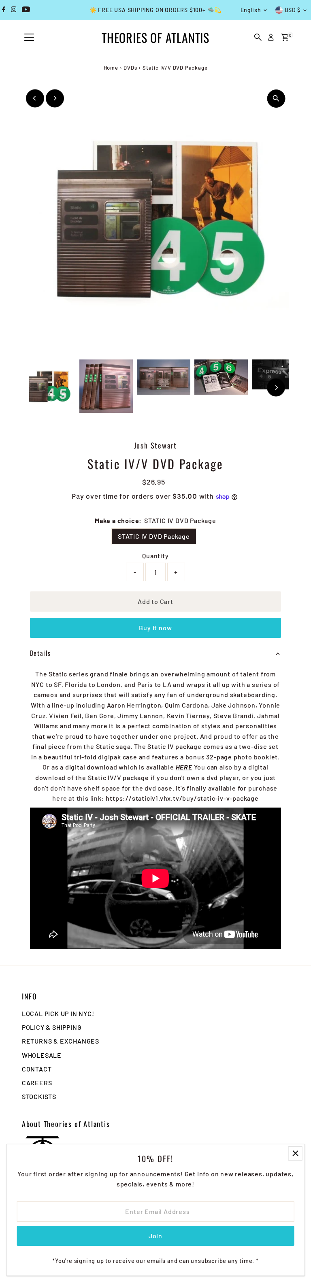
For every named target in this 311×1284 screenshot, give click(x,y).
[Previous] (35, 98)
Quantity (155, 555)
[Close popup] (295, 1153)
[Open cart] (285, 37)
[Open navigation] (29, 38)
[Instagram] (14, 10)
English (251, 9)
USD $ (293, 9)
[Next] (55, 98)
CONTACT (37, 1069)
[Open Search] (258, 37)
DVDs (130, 67)
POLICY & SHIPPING (52, 1027)
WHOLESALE (42, 1055)
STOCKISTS (39, 1096)
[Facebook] (3, 10)
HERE (184, 767)
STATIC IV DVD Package (154, 536)
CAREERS (37, 1082)
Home (111, 67)
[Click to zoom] (276, 98)
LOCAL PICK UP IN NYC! (58, 1013)
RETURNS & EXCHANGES (60, 1041)
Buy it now (155, 627)
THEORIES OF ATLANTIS (155, 37)
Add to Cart (155, 601)
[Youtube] (26, 10)
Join (155, 1235)
